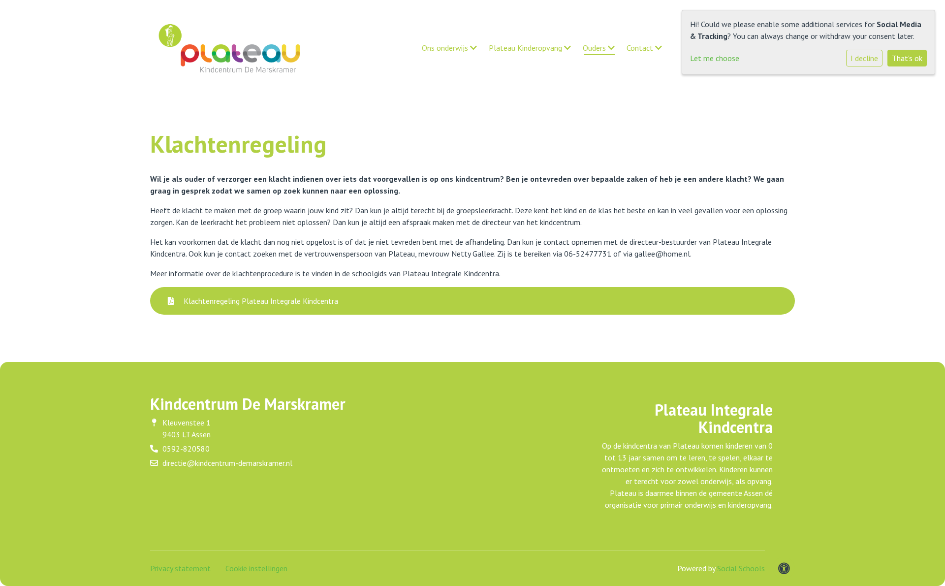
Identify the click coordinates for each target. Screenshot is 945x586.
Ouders (595, 48)
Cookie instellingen (256, 568)
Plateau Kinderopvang (526, 48)
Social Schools (741, 568)
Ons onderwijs (446, 48)
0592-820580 (186, 449)
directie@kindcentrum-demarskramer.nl (227, 463)
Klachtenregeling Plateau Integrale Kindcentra (260, 301)
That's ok (907, 58)
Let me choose (714, 58)
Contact (641, 48)
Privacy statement (180, 568)
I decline (864, 58)
